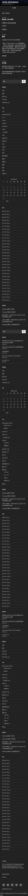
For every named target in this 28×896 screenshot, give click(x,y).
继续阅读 (4, 29)
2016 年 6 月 (5, 247)
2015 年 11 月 (5, 267)
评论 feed (4, 99)
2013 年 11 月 (5, 288)
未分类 (3, 147)
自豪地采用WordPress (7, 889)
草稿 (3, 170)
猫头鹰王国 (5, 156)
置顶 (3, 167)
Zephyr (3, 129)
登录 (3, 93)
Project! (4, 120)
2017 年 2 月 (5, 235)
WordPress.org (5, 102)
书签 (3, 135)
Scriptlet (4, 123)
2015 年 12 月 (5, 264)
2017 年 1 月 (5, 238)
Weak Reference (10, 2)
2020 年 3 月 (5, 211)
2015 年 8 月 (5, 273)
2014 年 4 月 (5, 285)
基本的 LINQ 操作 (7, 19)
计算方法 (4, 173)
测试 (3, 153)
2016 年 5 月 (5, 250)
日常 (3, 144)
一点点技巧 (5, 132)
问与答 (4, 63)
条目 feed (4, 96)
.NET (3, 111)
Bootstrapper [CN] (6, 114)
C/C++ (3, 117)
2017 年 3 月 (5, 232)
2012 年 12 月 (5, 297)
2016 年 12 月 (5, 241)
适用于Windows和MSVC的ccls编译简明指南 (12, 347)
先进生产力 (5, 138)
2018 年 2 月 (5, 220)
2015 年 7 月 (5, 276)
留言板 (13, 312)
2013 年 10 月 (5, 291)
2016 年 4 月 (5, 252)
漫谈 (3, 36)
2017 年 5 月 (5, 226)
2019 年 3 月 (5, 214)
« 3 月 (7, 201)
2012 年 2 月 (5, 300)
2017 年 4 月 (5, 229)
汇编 (3, 150)
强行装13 (4, 141)
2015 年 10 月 (5, 270)
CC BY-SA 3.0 (15, 893)
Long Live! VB (5, 360)
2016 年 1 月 (5, 261)
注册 (3, 90)
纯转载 (3, 161)
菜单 (15, 8)
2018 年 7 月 (5, 217)
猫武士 (3, 159)
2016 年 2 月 (5, 258)
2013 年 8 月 (5, 294)
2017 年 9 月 (5, 223)
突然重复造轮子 (15, 324)
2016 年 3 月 (5, 255)
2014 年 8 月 (5, 282)
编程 (3, 164)
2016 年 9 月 (5, 244)
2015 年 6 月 (5, 279)
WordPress (4, 126)
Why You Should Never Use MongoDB (11, 356)
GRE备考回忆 (5, 351)
